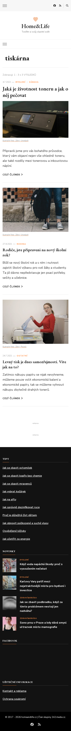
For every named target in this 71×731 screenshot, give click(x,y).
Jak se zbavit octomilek (17, 468)
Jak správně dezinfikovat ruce (21, 507)
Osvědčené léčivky (14, 531)
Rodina (21, 244)
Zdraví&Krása (28, 597)
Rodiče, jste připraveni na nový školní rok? (34, 252)
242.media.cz (58, 717)
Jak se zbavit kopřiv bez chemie (22, 476)
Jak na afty (9, 499)
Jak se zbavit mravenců (17, 484)
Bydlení (20, 82)
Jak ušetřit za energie (16, 539)
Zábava (34, 82)
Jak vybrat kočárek (14, 491)
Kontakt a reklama (14, 691)
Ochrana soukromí (14, 699)
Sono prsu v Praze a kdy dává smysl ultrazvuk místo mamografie (43, 625)
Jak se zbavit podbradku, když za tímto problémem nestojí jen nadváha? (41, 606)
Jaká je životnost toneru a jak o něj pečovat (35, 92)
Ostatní (22, 355)
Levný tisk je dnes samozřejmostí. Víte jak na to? (34, 364)
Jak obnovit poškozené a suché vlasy (25, 523)
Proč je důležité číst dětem (20, 515)
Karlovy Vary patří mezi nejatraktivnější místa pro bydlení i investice (42, 586)
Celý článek (11, 174)
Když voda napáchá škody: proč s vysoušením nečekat (41, 566)
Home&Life (35, 26)
